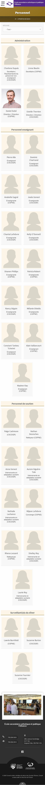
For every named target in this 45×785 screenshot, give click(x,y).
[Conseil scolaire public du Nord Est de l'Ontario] (30, 766)
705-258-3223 (12, 737)
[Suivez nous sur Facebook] (22, 752)
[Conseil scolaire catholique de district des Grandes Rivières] (16, 767)
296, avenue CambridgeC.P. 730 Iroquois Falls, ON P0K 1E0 (33, 741)
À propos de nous (24, 19)
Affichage (6, 25)
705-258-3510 (12, 742)
